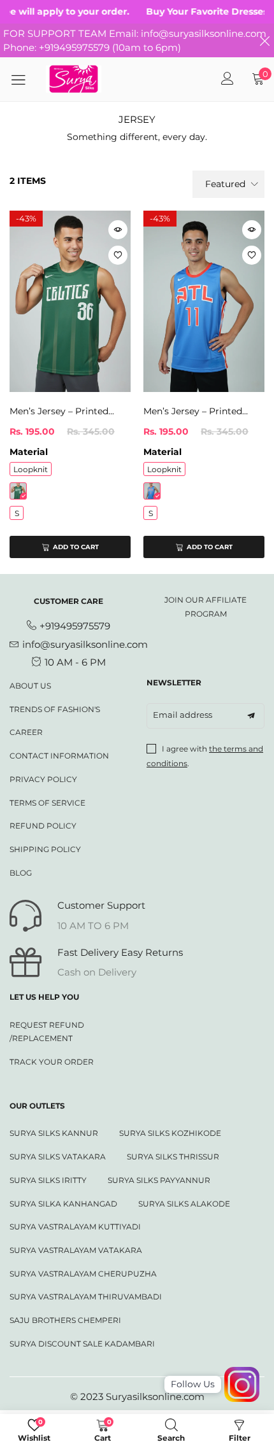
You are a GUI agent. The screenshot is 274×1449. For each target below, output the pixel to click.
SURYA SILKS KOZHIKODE (170, 1133)
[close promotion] (264, 40)
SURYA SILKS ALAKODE (184, 1203)
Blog (21, 873)
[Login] (227, 79)
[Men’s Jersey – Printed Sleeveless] (70, 301)
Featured (225, 184)
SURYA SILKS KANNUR (54, 1133)
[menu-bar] (23, 79)
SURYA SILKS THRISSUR (173, 1156)
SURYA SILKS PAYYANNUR (159, 1180)
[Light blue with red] (152, 491)
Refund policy (43, 825)
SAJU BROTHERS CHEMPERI (65, 1320)
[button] (251, 716)
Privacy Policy (43, 779)
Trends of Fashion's (55, 709)
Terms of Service (47, 803)
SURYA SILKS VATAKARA (58, 1156)
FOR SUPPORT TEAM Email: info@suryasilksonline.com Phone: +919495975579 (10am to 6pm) (134, 40)
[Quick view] (117, 229)
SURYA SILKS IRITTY (48, 1180)
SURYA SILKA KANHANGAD (63, 1203)
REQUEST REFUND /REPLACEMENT (47, 1032)
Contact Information (59, 755)
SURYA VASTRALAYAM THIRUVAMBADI (86, 1296)
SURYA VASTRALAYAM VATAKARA (76, 1250)
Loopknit (30, 469)
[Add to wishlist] (117, 255)
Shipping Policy (45, 849)
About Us (30, 685)
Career (26, 732)
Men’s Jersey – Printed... (62, 411)
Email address (182, 715)
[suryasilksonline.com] (73, 79)
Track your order (52, 1062)
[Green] (18, 491)
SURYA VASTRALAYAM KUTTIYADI (75, 1226)
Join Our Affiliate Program (205, 607)
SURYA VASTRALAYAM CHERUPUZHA (83, 1273)
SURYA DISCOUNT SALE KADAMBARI (82, 1343)
